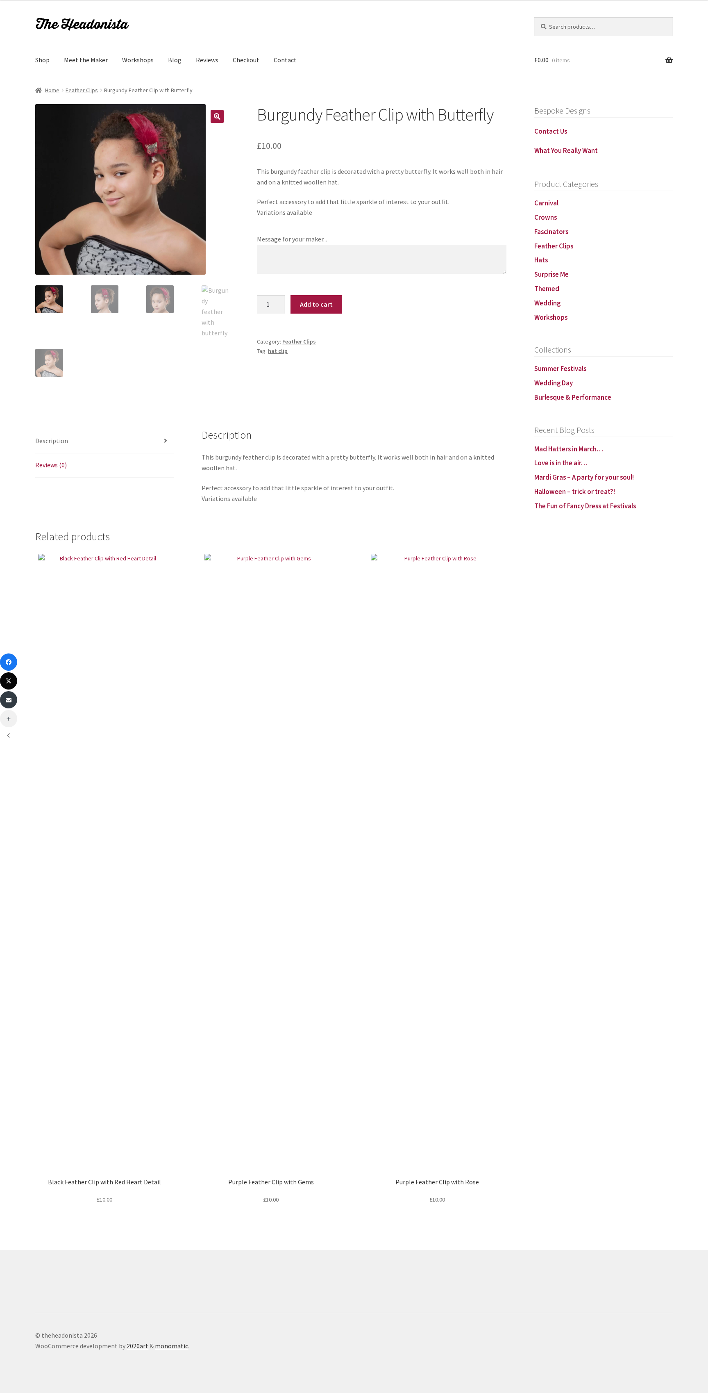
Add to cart (316, 304)
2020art (137, 1346)
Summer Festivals (560, 368)
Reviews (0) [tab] (51, 465)
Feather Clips (82, 90)
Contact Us (550, 131)
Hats (541, 259)
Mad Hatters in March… (568, 448)
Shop (42, 60)
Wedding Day (553, 382)
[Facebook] (8, 662)
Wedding (547, 302)
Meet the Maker (86, 60)
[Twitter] (8, 681)
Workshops (138, 60)
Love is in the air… (561, 462)
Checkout (246, 60)
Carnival (546, 202)
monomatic (171, 1346)
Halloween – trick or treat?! (574, 491)
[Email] (8, 699)
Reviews (207, 60)
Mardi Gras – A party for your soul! (584, 477)
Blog (175, 60)
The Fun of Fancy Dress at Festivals (585, 505)
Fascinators (551, 231)
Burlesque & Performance (572, 397)
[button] (217, 116)
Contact (285, 60)
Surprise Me (551, 274)
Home (52, 90)
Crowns (545, 217)
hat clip (278, 351)
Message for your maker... (292, 239)
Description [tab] (51, 441)
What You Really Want (566, 150)
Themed (546, 288)
